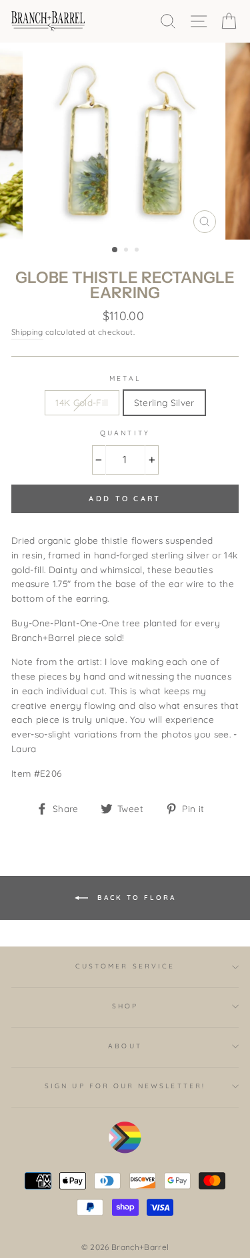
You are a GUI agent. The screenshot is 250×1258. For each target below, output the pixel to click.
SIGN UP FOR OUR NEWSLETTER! (125, 1086)
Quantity (124, 433)
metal (124, 378)
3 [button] (138, 251)
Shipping (27, 332)
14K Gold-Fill (81, 402)
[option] (125, 141)
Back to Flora (134, 897)
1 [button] (115, 250)
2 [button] (127, 251)
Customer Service (125, 966)
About (124, 1046)
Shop (125, 1006)
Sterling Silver (164, 402)
